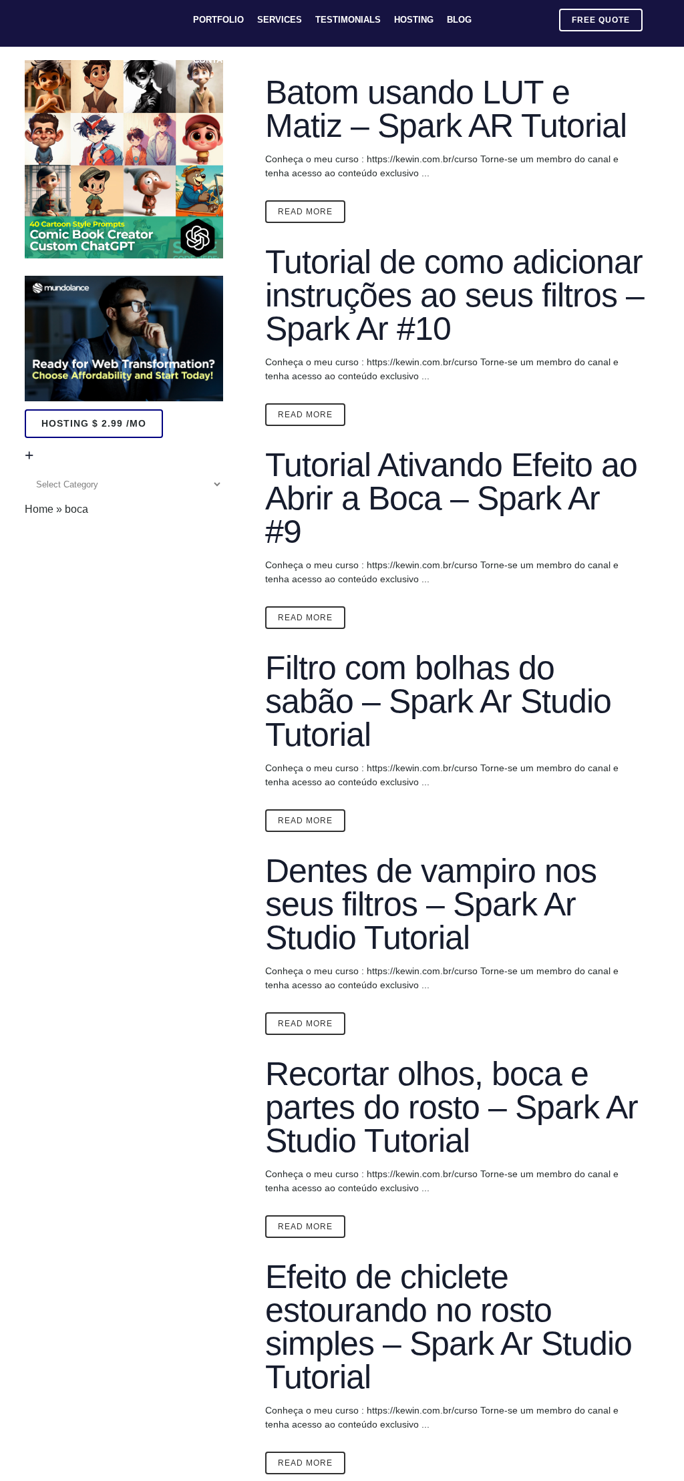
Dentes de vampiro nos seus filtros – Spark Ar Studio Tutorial (430, 904)
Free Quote (601, 20)
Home (39, 509)
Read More (305, 211)
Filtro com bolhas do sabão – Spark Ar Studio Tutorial (438, 701)
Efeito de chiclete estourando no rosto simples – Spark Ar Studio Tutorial (448, 1327)
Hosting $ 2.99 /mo (93, 423)
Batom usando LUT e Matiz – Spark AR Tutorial (446, 108)
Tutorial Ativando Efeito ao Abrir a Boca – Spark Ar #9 (451, 498)
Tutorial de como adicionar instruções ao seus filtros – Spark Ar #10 (454, 295)
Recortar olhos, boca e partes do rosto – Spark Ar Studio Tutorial (451, 1107)
